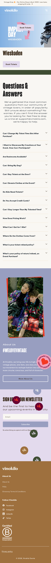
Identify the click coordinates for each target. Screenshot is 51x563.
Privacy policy (7, 551)
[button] (46, 10)
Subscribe (25, 424)
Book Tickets (25, 27)
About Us (5, 482)
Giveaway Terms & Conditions (14, 491)
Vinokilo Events (29, 558)
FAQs (4, 487)
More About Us (25, 378)
